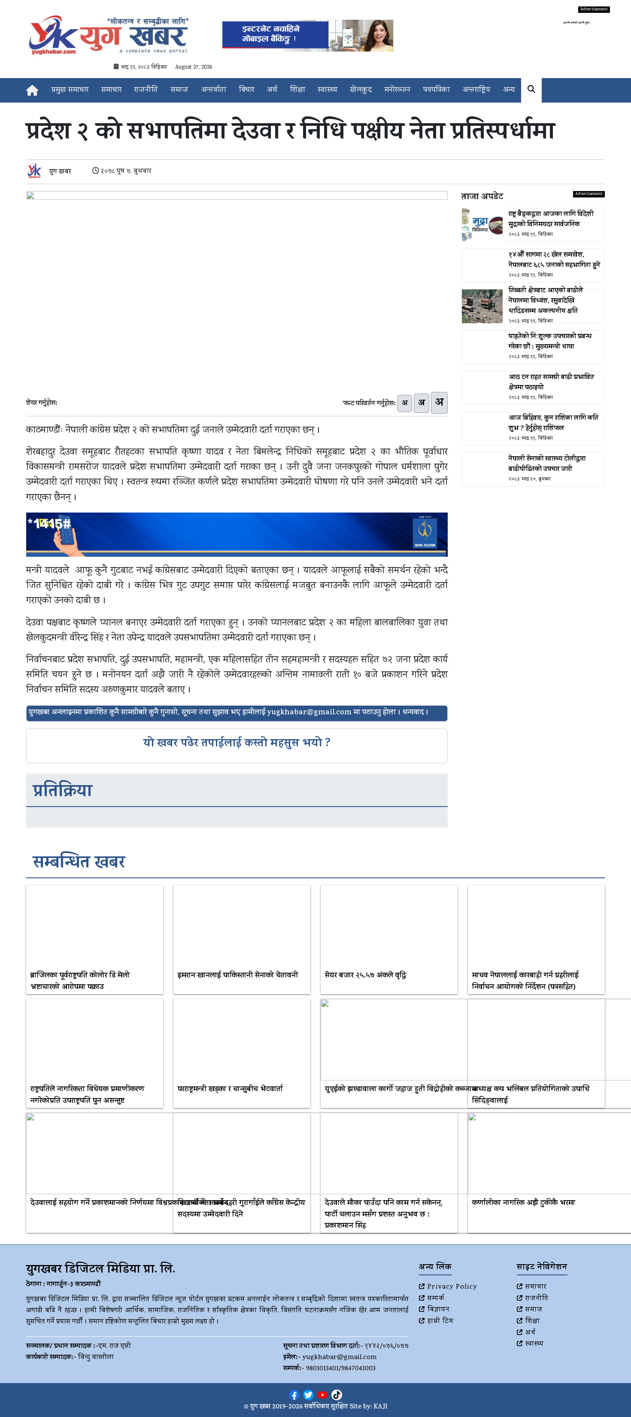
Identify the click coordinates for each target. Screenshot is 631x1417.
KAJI (380, 1407)
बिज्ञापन (439, 1310)
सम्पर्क (436, 1299)
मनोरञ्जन (397, 90)
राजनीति (146, 90)
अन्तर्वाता (213, 90)
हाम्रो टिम (441, 1322)
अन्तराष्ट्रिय (476, 90)
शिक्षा (297, 90)
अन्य (509, 90)
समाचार (111, 90)
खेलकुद (361, 90)
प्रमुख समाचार (70, 90)
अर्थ (272, 90)
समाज (179, 90)
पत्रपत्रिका (436, 90)
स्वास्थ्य (327, 90)
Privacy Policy (452, 1287)
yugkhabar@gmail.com (340, 1358)
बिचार (246, 90)
